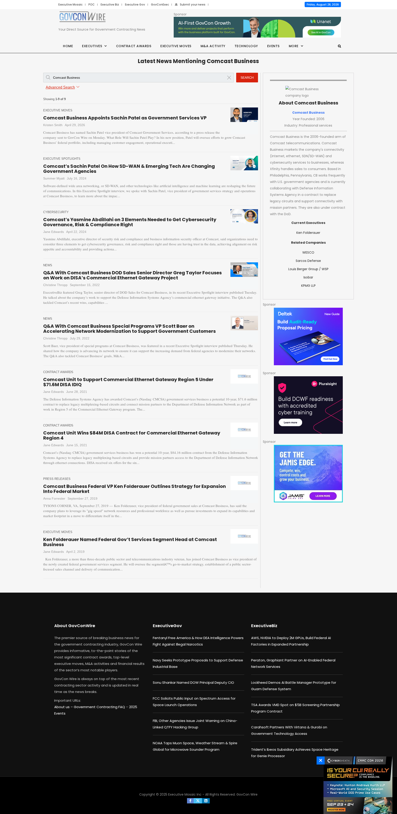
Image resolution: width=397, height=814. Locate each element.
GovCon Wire (247, 794)
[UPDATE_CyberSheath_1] (357, 785)
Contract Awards (133, 46)
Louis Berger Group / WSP (308, 269)
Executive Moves (175, 46)
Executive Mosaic (70, 4)
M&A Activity (213, 46)
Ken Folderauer (308, 232)
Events (273, 46)
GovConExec (160, 4)
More (293, 46)
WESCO (308, 252)
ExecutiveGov (167, 626)
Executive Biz (110, 4)
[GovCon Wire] (82, 17)
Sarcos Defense (308, 260)
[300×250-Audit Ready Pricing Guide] (308, 336)
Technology (246, 46)
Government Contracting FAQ (100, 706)
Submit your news (192, 4)
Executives (92, 46)
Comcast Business (308, 112)
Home (68, 46)
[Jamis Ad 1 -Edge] (308, 473)
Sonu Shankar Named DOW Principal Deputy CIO (193, 682)
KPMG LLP (308, 285)
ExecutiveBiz (264, 626)
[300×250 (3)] (308, 405)
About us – (64, 706)
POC (91, 4)
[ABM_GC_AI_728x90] (257, 27)
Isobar (308, 277)
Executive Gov (135, 4)
